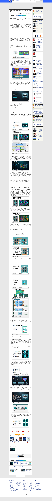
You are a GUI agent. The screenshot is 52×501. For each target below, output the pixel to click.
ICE (35, 480)
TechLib (30, 490)
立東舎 (24, 484)
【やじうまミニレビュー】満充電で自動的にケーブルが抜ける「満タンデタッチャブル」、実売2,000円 (38, 16)
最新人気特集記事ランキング (37, 104)
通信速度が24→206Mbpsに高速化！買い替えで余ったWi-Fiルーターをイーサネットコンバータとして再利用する (38, 106)
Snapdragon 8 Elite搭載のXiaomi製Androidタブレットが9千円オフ (39, 72)
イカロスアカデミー (31, 485)
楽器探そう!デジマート (25, 482)
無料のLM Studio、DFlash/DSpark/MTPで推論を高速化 (39, 85)
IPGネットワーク (36, 486)
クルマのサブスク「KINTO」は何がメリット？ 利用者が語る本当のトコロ (39, 28)
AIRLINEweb (31, 481)
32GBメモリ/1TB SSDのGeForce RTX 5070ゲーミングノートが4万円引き (39, 45)
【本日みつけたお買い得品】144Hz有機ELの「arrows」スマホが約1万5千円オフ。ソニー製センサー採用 (38, 12)
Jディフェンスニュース (32, 482)
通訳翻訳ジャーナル (31, 483)
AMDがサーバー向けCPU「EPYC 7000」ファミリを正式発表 (29, 471)
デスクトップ (17, 431)
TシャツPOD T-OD (25, 483)
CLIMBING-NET (24, 487)
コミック (28, 434)
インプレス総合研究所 (12, 483)
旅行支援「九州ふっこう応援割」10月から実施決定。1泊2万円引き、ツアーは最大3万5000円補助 (38, 119)
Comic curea (37, 482)
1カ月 (41, 116)
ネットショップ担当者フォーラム (19, 482)
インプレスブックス (17, 488)
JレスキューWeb (31, 484)
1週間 (39, 116)
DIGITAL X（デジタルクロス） (18, 485)
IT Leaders (11, 484)
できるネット (11, 489)
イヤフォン (12, 434)
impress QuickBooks (38, 483)
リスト (14, 15)
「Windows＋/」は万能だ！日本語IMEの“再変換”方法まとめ (39, 78)
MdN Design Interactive (32, 488)
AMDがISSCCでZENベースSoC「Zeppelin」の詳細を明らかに (16, 463)
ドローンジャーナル (11, 485)
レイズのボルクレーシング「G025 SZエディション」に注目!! (39, 26)
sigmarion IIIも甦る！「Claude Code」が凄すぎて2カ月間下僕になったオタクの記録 (38, 108)
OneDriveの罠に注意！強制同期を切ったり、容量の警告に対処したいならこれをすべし (38, 113)
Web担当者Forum (11, 482)
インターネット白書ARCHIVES (13, 490)
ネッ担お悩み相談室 (11, 486)
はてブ (21, 15)
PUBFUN (36, 484)
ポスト (12, 15)
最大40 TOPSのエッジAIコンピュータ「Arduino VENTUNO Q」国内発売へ (39, 102)
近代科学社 (24, 488)
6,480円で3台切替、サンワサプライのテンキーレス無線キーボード (39, 92)
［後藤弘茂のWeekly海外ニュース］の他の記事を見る (20, 466)
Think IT (10, 481)
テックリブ (30, 489)
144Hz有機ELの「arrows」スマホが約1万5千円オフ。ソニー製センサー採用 (39, 47)
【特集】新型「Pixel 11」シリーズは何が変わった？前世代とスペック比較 (39, 134)
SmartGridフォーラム (18, 481)
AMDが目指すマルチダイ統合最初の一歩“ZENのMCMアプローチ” (24, 463)
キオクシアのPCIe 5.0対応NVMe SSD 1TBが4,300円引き (39, 42)
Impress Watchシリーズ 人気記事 (38, 115)
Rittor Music (24, 480)
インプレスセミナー (17, 484)
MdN (29, 486)
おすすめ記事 (35, 126)
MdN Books (31, 487)
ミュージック (17, 434)
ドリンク (23, 434)
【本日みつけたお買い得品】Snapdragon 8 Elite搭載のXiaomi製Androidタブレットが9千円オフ (38, 15)
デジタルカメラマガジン (12, 488)
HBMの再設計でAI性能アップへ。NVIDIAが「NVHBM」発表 (39, 88)
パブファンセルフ (37, 485)
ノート (12, 431)
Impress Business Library (18, 483)
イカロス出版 (30, 480)
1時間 (33, 116)
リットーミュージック (25, 481)
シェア (18, 15)
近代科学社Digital (25, 489)
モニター (23, 431)
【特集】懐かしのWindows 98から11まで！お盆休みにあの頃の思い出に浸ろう (39, 139)
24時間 (36, 116)
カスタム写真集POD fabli (38, 488)
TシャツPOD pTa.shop (38, 487)
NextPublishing (17, 489)
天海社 (36, 481)
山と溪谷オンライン (25, 486)
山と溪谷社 (24, 485)
